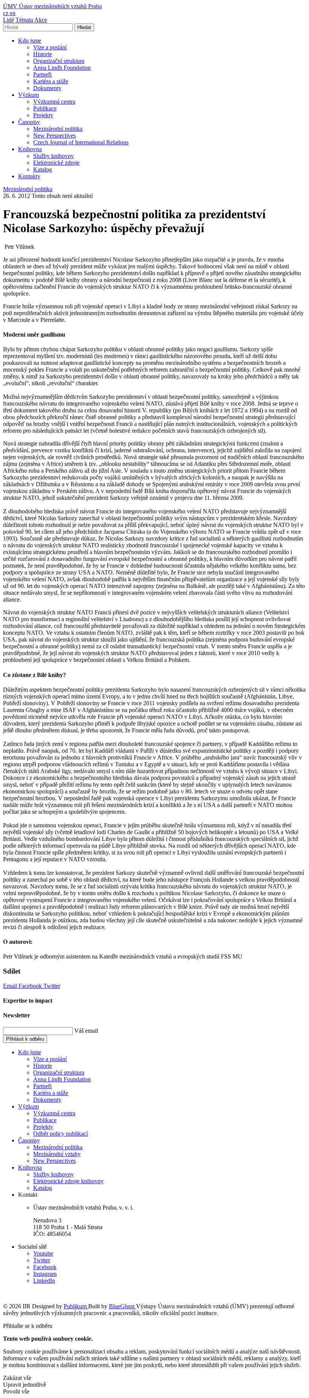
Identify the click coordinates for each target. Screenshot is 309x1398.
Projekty (43, 115)
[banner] (52, 6)
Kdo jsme (29, 40)
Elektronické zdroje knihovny (68, 1181)
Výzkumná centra (54, 101)
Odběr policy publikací (60, 1133)
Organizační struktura (58, 61)
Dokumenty (47, 88)
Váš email (86, 1030)
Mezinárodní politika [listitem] (27, 189)
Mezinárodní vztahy (57, 1154)
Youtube (43, 1253)
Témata (24, 20)
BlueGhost (122, 1306)
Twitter (51, 986)
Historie (42, 54)
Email (10, 986)
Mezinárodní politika (58, 129)
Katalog (42, 169)
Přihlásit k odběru (25, 1039)
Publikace (45, 108)
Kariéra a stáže (50, 81)
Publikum (76, 1306)
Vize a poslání (50, 47)
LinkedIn (44, 1280)
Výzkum (28, 95)
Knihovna (30, 149)
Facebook (30, 986)
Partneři (42, 74)
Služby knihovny (53, 156)
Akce (40, 20)
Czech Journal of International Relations (80, 142)
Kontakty (29, 176)
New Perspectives (54, 135)
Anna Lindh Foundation (62, 67)
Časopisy (29, 122)
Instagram (45, 1274)
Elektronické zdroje (56, 162)
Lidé (8, 20)
